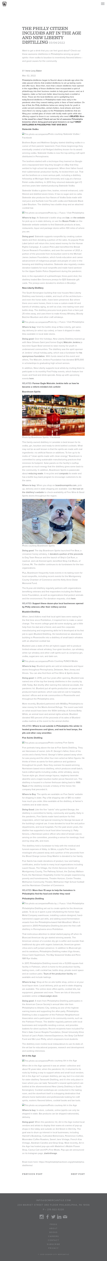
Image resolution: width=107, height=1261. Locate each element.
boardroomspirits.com (65, 485)
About (53, 1228)
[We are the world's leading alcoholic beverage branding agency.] (4, 4)
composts (63, 473)
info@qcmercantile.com (53, 1200)
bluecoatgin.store (48, 996)
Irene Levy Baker (33, 70)
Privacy (53, 1248)
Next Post (78, 1174)
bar (67, 217)
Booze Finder (69, 221)
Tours (24, 786)
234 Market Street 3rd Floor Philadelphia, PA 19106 (53, 1205)
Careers (53, 1236)
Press (53, 1224)
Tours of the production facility (58, 973)
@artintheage (50, 1153)
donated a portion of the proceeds (66, 554)
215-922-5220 (55, 1209)
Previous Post (32, 1174)
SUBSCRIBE (53, 1244)
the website (79, 217)
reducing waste (35, 473)
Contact (53, 1240)
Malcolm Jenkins (72, 342)
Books (53, 1232)
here (31, 378)
